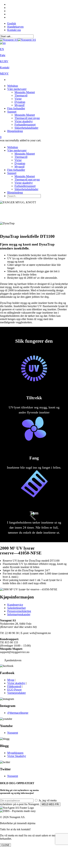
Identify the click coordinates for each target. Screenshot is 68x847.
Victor (18, 98)
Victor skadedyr (24, 121)
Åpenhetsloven (12, 660)
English (11, 23)
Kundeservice (15, 604)
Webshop (12, 85)
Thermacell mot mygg (27, 118)
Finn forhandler (16, 108)
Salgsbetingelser (16, 607)
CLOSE (5, 845)
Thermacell (21, 95)
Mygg (10, 679)
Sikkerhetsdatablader (26, 127)
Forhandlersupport (25, 124)
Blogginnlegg (15, 131)
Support (11, 111)
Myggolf (19, 105)
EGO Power (14, 689)
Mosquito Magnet (25, 92)
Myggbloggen (15, 752)
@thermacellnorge (17, 712)
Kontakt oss (14, 29)
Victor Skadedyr (16, 756)
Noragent (12, 732)
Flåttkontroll (14, 686)
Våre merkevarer (16, 89)
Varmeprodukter (16, 692)
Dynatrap (20, 101)
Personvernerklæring (19, 611)
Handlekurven (15, 26)
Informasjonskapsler (18, 614)
